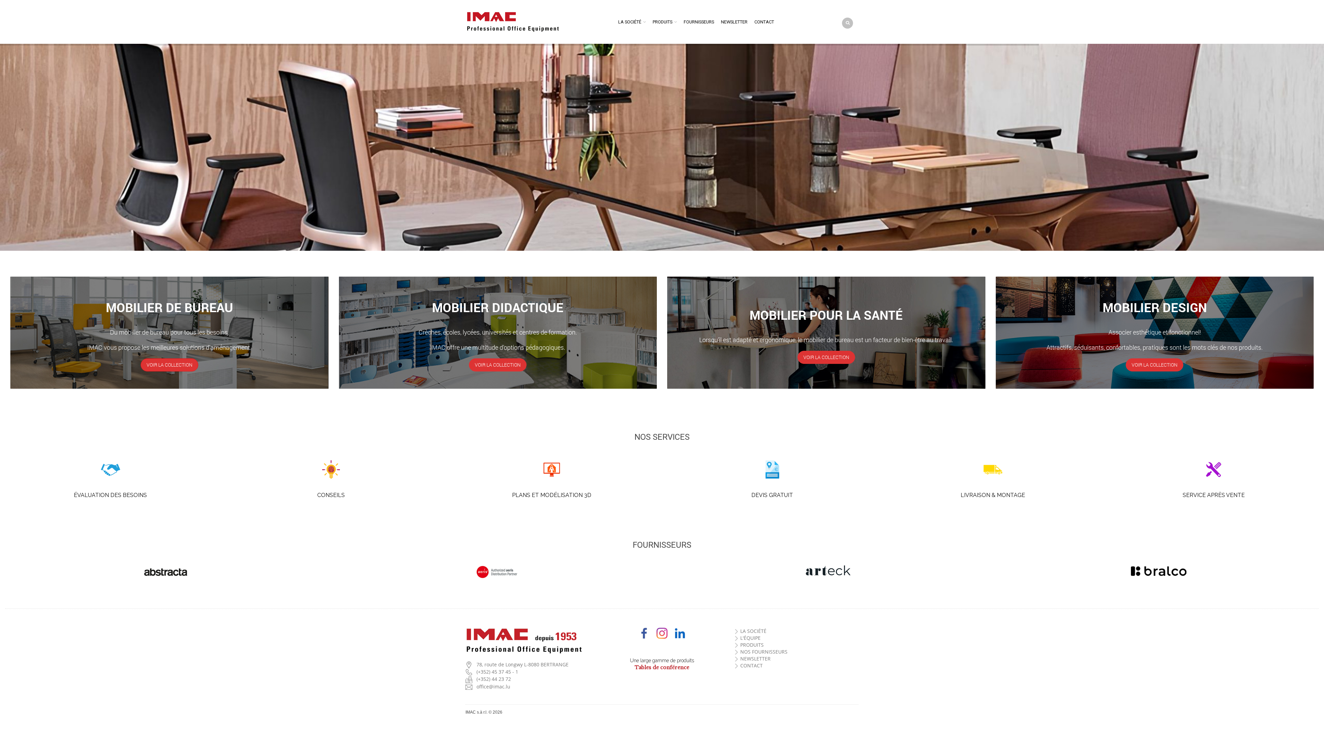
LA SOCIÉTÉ (753, 631)
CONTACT (751, 665)
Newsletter (734, 21)
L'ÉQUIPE (750, 638)
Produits (662, 21)
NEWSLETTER (755, 658)
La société (629, 21)
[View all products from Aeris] (496, 572)
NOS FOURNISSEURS (764, 651)
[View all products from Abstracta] (165, 572)
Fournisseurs (699, 21)
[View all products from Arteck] (827, 571)
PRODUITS (752, 645)
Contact (764, 21)
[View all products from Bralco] (1158, 571)
